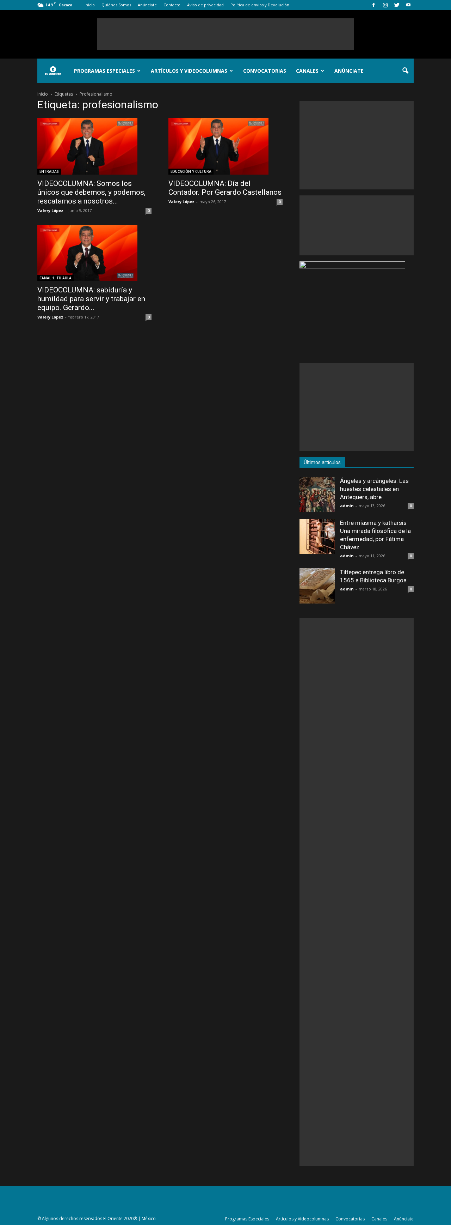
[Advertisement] (225, 34)
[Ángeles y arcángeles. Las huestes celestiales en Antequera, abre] (317, 494)
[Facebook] (373, 5)
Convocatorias (264, 70)
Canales (307, 70)
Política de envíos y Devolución (259, 4)
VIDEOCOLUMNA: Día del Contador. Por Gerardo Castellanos (225, 187)
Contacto (171, 4)
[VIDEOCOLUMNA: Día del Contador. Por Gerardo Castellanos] (225, 146)
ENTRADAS (49, 171)
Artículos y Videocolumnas (189, 70)
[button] (405, 70)
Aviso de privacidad (205, 4)
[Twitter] (396, 5)
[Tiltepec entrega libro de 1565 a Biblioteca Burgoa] (317, 586)
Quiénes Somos (116, 4)
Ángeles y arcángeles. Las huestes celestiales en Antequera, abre (374, 489)
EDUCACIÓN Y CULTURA (191, 171)
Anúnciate (147, 4)
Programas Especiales (104, 70)
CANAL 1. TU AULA (55, 277)
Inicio (90, 4)
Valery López (50, 210)
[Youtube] (408, 5)
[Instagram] (385, 5)
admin (347, 505)
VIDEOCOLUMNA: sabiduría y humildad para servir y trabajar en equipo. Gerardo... (91, 299)
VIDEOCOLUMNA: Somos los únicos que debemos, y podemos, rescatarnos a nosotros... (91, 192)
